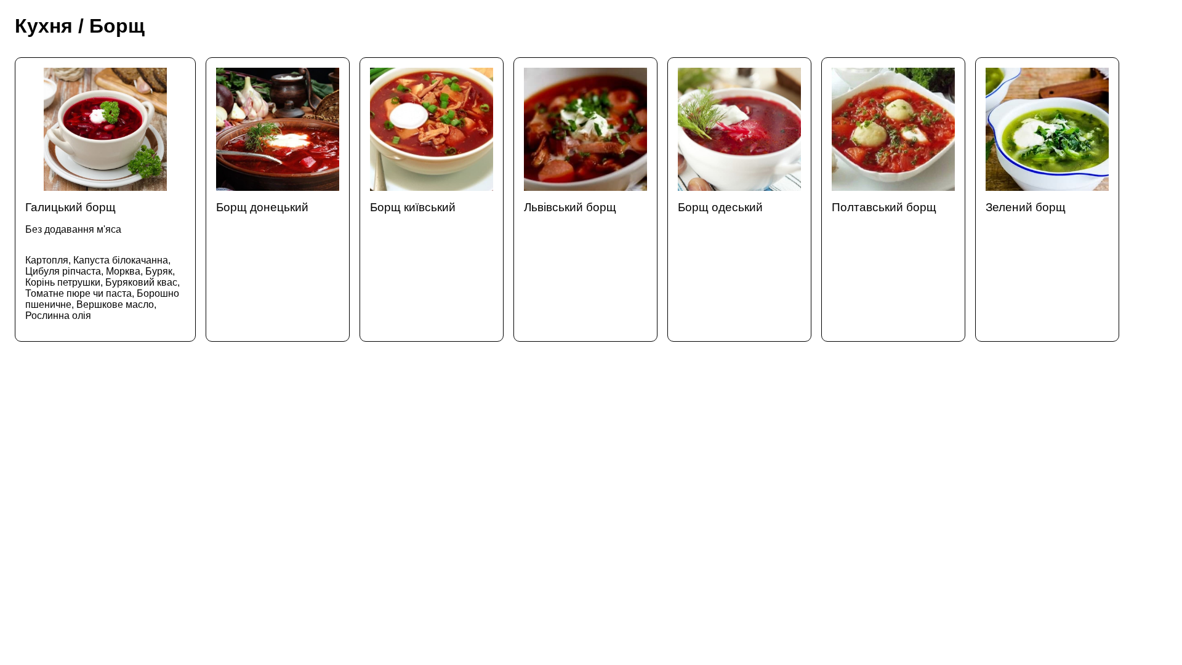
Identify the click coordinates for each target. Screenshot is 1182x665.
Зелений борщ (1026, 207)
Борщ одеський (720, 207)
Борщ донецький (262, 207)
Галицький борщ (102, 261)
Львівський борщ (570, 207)
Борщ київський (413, 207)
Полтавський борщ (884, 207)
